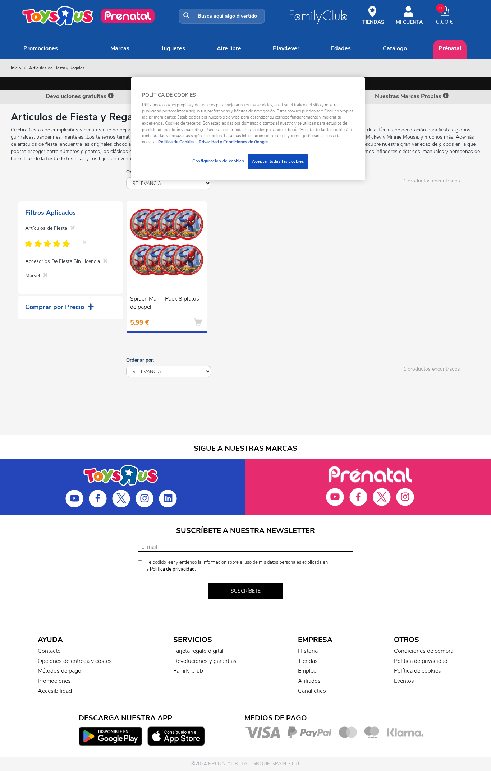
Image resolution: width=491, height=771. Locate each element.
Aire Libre (229, 48)
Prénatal (450, 48)
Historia (308, 651)
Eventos (404, 681)
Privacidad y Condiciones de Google (233, 142)
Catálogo (395, 48)
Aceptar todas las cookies (278, 161)
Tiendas (308, 661)
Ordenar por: (140, 360)
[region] (248, 128)
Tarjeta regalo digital (198, 651)
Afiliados (309, 681)
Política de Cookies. (177, 142)
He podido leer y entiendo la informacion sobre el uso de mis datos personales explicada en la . (236, 565)
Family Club (188, 671)
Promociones (40, 48)
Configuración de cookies (218, 161)
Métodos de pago (59, 671)
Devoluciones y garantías (205, 661)
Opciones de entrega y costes (75, 661)
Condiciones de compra (423, 651)
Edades (341, 48)
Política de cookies (417, 671)
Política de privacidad (172, 569)
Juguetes (173, 48)
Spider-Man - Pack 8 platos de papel (164, 303)
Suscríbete (246, 590)
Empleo (307, 671)
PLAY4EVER (286, 48)
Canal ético (312, 691)
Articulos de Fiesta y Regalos (57, 68)
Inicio (16, 68)
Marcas (119, 48)
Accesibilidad (55, 691)
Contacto (49, 651)
